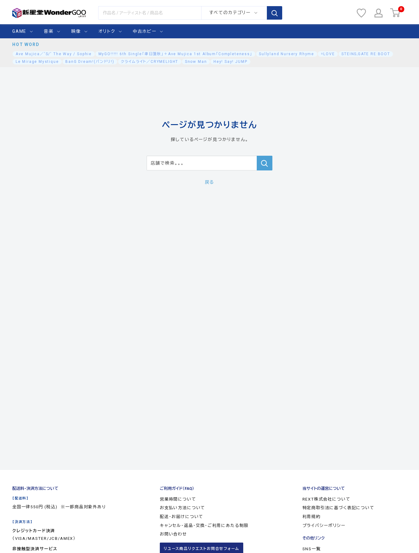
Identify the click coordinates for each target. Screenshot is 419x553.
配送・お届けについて (181, 516)
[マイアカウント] (378, 13)
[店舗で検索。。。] (264, 163)
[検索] (274, 13)
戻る (209, 182)
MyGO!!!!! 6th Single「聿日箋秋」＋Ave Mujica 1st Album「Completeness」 (175, 54)
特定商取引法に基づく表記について (338, 507)
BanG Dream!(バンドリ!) (89, 61)
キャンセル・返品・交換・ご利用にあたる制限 (204, 525)
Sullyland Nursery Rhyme (286, 54)
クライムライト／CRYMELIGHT (149, 61)
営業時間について (178, 499)
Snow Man (196, 61)
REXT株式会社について (326, 499)
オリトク (106, 31)
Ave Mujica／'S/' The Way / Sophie (54, 54)
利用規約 (311, 516)
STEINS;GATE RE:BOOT (365, 54)
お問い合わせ (173, 534)
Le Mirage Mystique (37, 61)
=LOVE (328, 54)
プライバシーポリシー (324, 525)
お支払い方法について (182, 507)
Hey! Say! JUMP (230, 61)
